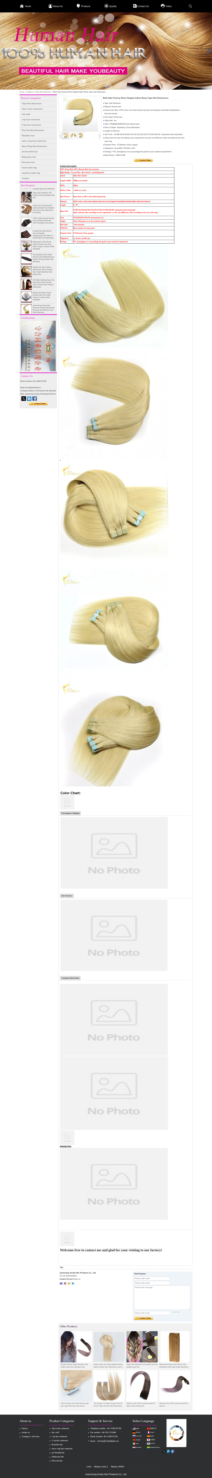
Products (85, 6)
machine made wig (31, 173)
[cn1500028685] (72, 1283)
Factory (25, 1428)
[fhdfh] (29, 398)
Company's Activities (30, 1436)
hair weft (26, 114)
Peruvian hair (28, 162)
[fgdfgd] (34, 398)
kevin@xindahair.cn (108, 1440)
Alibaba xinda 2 (101, 1466)
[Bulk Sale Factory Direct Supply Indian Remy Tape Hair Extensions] (80, 114)
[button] (102, 87)
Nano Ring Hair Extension (34, 146)
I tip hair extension (31, 119)
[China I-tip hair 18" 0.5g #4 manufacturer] (26, 309)
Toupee (25, 178)
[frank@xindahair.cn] (69, 1283)
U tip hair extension (31, 125)
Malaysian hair (29, 157)
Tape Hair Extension (43, 92)
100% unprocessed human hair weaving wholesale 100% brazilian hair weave (43, 207)
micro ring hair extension (34, 141)
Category (29, 92)
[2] (106, 89)
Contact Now (38, 403)
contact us (26, 1432)
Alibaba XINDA (117, 1466)
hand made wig (29, 167)
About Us (58, 6)
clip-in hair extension (32, 109)
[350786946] (65, 1283)
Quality (113, 6)
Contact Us (143, 6)
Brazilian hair (28, 135)
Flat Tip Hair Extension (33, 130)
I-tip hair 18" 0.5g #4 (40, 305)
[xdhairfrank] (61, 1283)
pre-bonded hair (30, 151)
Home (28, 6)
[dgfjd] (23, 398)
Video (169, 6)
